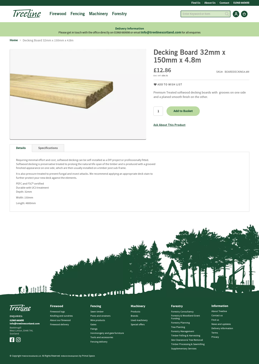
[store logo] (27, 13)
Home (14, 40)
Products (135, 311)
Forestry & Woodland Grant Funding (185, 317)
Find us (215, 320)
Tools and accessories (101, 337)
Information (135, 28)
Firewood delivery (59, 324)
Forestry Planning (180, 322)
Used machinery (139, 320)
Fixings (93, 329)
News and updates (221, 324)
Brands (134, 316)
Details (21, 148)
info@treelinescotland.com (161, 32)
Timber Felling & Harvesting (185, 335)
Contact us (217, 315)
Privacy (215, 337)
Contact (224, 3)
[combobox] (205, 14)
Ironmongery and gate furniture (107, 333)
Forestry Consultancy (182, 311)
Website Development (70, 356)
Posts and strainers (100, 316)
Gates (93, 324)
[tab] (21, 148)
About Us (209, 3)
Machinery (138, 306)
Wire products (97, 320)
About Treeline (219, 311)
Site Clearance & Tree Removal (187, 340)
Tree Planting (178, 327)
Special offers (138, 324)
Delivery (121, 28)
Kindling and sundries (61, 316)
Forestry (177, 306)
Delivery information (222, 328)
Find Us (195, 3)
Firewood (56, 306)
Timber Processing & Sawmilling (188, 344)
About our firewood (60, 320)
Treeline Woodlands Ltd (31, 356)
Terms (214, 332)
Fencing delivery (98, 341)
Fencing (95, 306)
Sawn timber (97, 311)
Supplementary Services (183, 348)
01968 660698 (241, 3)
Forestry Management (182, 331)
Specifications (48, 148)
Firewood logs (57, 311)
